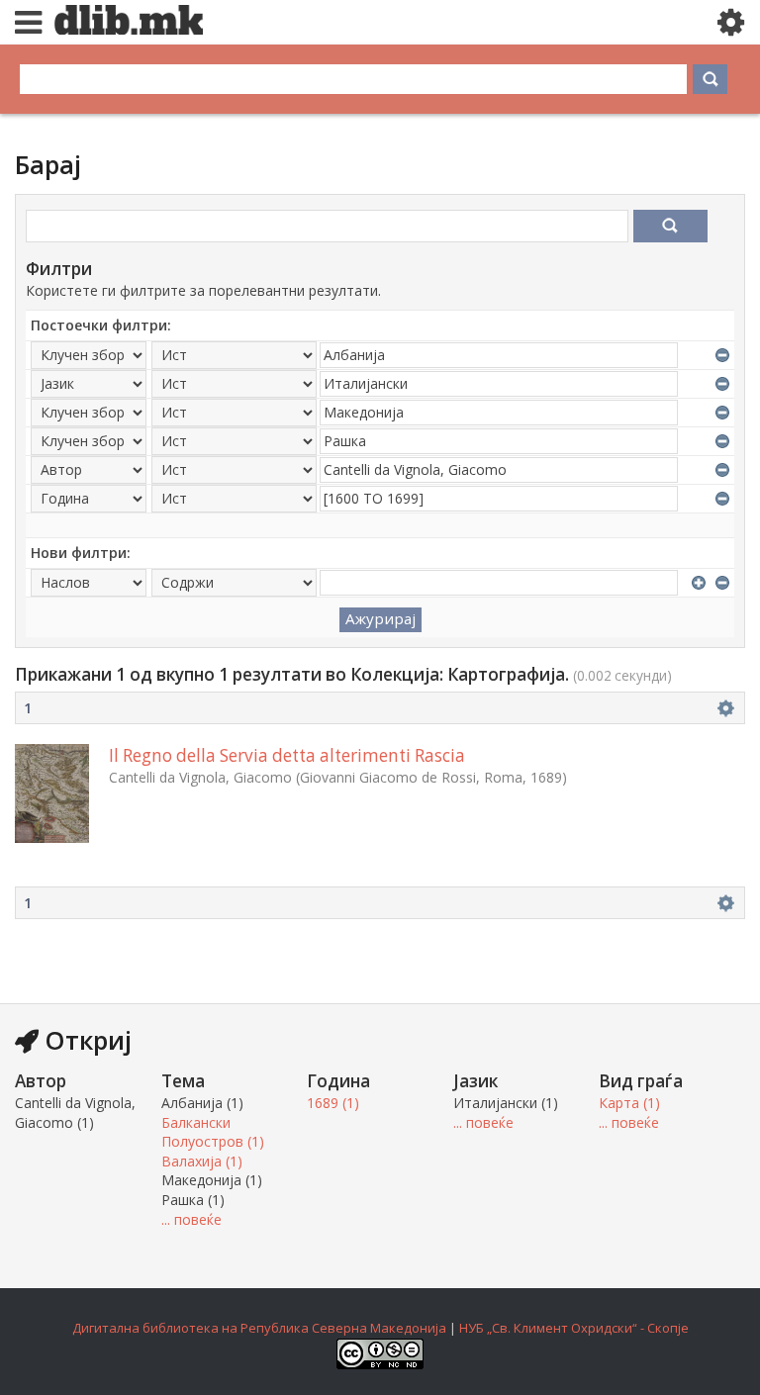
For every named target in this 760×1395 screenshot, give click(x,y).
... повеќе (191, 1219)
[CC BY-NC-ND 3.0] (380, 1364)
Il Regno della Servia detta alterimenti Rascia (287, 755)
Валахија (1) (201, 1161)
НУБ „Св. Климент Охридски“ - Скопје (574, 1328)
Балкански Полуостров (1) (212, 1132)
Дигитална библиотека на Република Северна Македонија (259, 1328)
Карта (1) (629, 1102)
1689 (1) (333, 1102)
